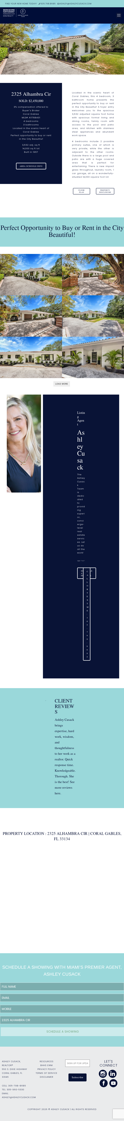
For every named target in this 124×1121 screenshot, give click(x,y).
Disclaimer (46, 1076)
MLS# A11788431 (31, 117)
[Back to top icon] (108, 1114)
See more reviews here (65, 787)
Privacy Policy (46, 1069)
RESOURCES (46, 1061)
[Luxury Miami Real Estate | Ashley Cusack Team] (27, 15)
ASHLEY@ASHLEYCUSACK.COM (76, 3)
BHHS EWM (46, 1065)
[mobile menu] (119, 15)
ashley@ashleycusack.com (19, 1097)
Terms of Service (46, 1073)
